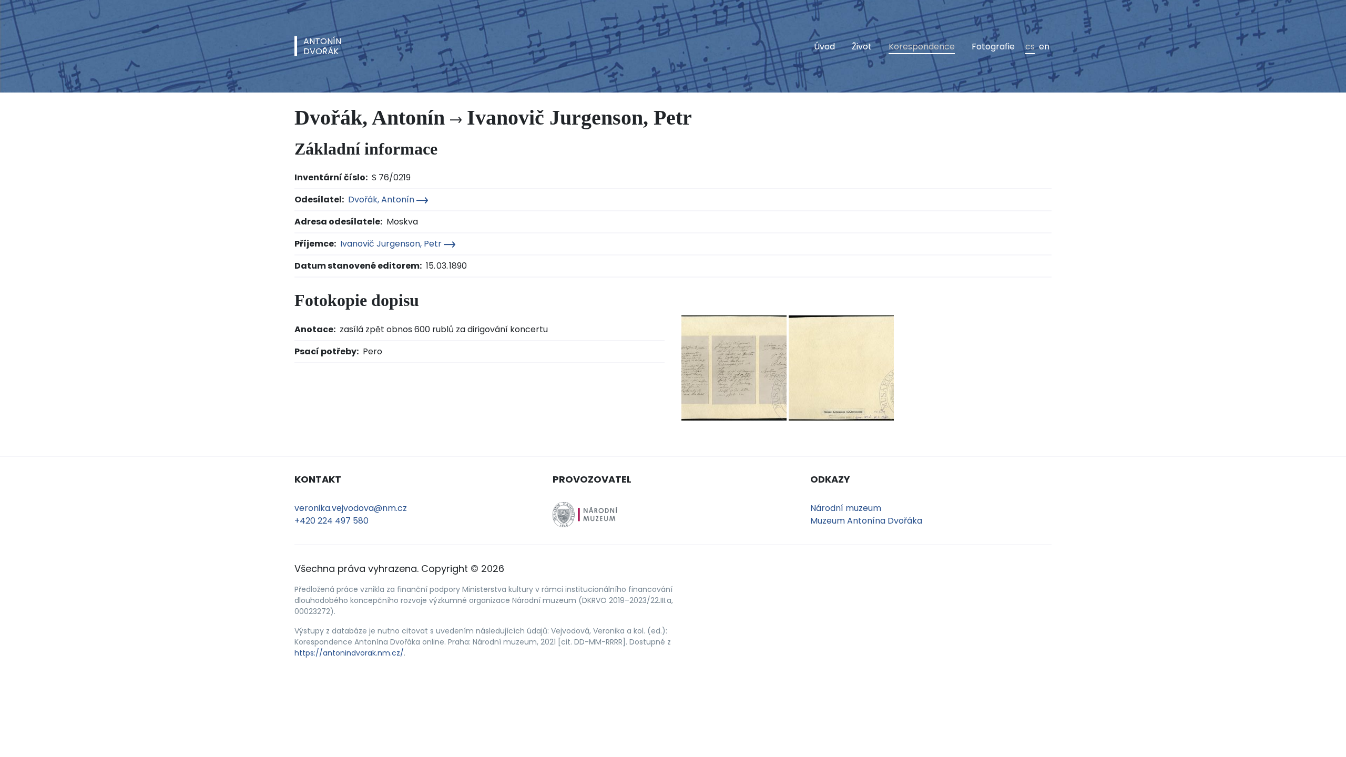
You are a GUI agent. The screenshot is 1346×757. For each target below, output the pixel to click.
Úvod (824, 46)
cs (1030, 46)
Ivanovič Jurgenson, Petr (392, 244)
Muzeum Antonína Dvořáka (866, 521)
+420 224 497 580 (331, 521)
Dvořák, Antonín (382, 199)
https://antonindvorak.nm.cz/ (349, 653)
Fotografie (993, 46)
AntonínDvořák (322, 46)
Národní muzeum (845, 508)
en (1044, 46)
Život (862, 46)
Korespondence (922, 46)
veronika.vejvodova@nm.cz (350, 508)
